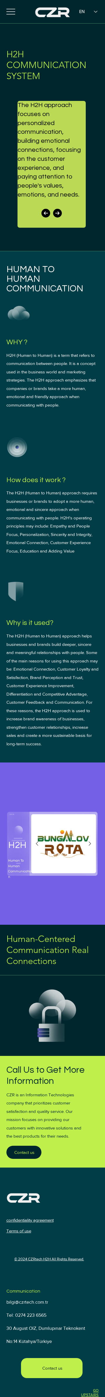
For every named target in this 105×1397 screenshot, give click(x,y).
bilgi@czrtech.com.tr (27, 1302)
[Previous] (45, 213)
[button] (23, 1152)
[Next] (57, 213)
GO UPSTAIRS (90, 1392)
